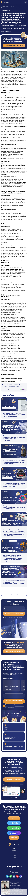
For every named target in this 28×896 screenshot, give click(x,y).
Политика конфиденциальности (14, 888)
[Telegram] (19, 389)
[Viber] (23, 389)
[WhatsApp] (21, 389)
